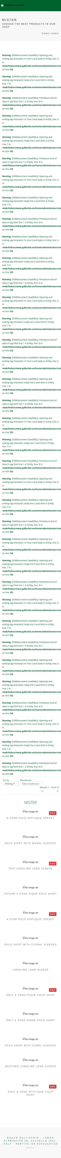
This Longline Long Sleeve (30, 868)
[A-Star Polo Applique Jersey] (30, 912)
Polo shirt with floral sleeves (30, 944)
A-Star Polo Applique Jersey (30, 919)
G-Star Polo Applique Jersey (30, 818)
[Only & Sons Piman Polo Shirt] (30, 1013)
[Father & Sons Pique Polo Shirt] (30, 887)
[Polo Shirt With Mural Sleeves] (30, 836)
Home (45, 33)
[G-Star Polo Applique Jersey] (30, 811)
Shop (55, 33)
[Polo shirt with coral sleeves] (30, 1039)
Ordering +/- (10, 783)
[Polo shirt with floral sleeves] (30, 937)
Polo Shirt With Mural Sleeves (30, 843)
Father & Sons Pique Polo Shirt (30, 893)
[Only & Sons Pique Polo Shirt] (30, 988)
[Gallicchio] (12, 5)
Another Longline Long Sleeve (30, 1066)
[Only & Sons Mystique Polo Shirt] (30, 1085)
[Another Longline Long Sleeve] (30, 1059)
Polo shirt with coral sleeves (30, 1045)
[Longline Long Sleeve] (30, 963)
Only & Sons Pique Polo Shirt (30, 995)
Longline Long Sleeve (30, 969)
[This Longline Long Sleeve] (30, 862)
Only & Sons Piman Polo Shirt (30, 1020)
